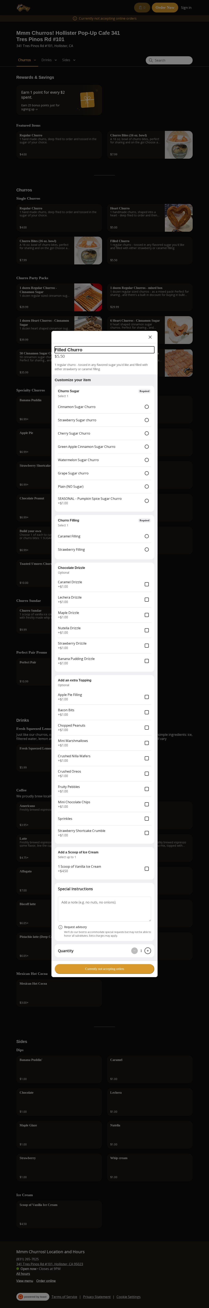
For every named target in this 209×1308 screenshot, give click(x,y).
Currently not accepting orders (104, 969)
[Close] (150, 337)
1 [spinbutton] (141, 951)
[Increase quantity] (148, 950)
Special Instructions (75, 888)
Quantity (65, 950)
